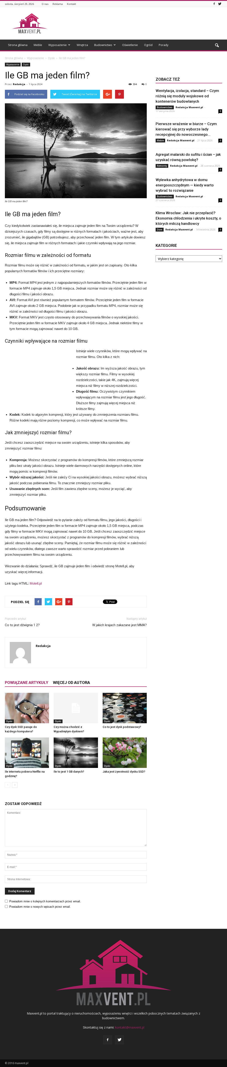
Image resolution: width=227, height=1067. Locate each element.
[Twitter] (219, 4)
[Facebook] (214, 4)
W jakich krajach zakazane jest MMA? (119, 625)
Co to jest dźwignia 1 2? (22, 625)
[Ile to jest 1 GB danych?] (76, 752)
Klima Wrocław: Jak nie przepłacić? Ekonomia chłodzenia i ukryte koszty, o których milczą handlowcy (188, 218)
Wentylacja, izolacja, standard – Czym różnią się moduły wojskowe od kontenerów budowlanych (187, 96)
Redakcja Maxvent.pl (189, 107)
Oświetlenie (130, 45)
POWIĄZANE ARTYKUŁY (26, 682)
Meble (38, 45)
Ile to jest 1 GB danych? (69, 771)
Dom (159, 229)
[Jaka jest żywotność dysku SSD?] (125, 752)
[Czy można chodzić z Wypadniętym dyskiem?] (76, 708)
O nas (45, 4)
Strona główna (17, 45)
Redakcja (19, 84)
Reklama (58, 4)
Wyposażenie (57, 45)
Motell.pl (36, 583)
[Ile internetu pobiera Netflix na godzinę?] (27, 752)
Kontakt (71, 4)
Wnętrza (82, 45)
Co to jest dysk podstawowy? (122, 727)
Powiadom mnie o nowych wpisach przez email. (40, 906)
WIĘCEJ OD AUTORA (71, 682)
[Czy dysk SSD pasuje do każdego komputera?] (27, 708)
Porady (163, 45)
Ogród (148, 45)
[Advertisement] (141, 23)
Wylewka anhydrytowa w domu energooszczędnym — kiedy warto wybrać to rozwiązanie (185, 185)
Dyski (26, 64)
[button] (216, 45)
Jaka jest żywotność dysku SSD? (124, 771)
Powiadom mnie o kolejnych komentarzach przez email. (45, 901)
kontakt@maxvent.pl (129, 1027)
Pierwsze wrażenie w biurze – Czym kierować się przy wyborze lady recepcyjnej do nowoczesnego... (186, 129)
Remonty (162, 165)
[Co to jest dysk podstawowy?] (125, 708)
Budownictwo (103, 45)
